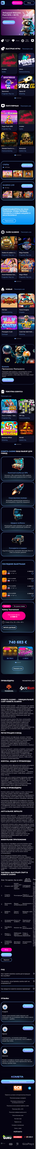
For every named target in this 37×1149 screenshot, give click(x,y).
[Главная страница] (3, 3)
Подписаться (9, 221)
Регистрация (17, 3)
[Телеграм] (29, 1088)
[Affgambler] (28, 1137)
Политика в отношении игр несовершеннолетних (18, 1102)
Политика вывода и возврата (18, 1098)
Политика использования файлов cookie (18, 1105)
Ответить (28, 1006)
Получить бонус (8, 22)
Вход (29, 3)
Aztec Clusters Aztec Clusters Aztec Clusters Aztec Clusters (16, 568)
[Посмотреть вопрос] (34, 973)
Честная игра (17, 1118)
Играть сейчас (27, 165)
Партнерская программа (17, 1081)
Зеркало (6, 960)
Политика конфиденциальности (17, 1112)
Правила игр (17, 1122)
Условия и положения (18, 1125)
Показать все (17, 668)
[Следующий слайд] (32, 33)
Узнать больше (8, 380)
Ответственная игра (17, 1115)
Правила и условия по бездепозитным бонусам (18, 1095)
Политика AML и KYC (17, 1109)
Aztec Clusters (12, 575)
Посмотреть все (27, 49)
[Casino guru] (6, 1137)
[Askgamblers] (17, 1137)
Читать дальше (9, 627)
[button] (15, 155)
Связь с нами (17, 1128)
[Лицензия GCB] (18, 1088)
